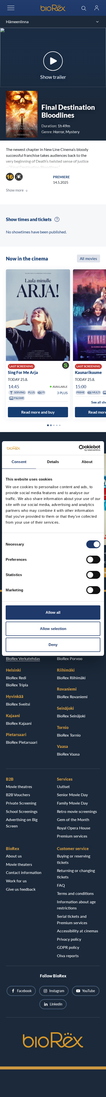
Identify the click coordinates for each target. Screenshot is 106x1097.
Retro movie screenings (77, 811)
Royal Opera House (73, 827)
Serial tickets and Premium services (72, 919)
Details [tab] (53, 462)
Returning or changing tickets (76, 873)
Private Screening (21, 803)
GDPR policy (68, 947)
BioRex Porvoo (69, 658)
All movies (88, 258)
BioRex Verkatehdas (23, 658)
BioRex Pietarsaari (21, 742)
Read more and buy (38, 412)
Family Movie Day (72, 803)
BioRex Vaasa (68, 754)
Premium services (72, 836)
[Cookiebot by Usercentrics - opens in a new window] (78, 448)
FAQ (61, 885)
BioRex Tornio (69, 735)
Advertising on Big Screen (21, 822)
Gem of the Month (73, 819)
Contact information (23, 872)
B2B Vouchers (18, 794)
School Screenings (21, 811)
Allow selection (53, 629)
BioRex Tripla (17, 684)
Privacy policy (69, 939)
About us (14, 856)
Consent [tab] (19, 462)
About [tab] (87, 462)
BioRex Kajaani (19, 723)
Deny (53, 645)
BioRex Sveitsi (18, 704)
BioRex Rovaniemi (72, 696)
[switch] (93, 560)
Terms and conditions (75, 893)
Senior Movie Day (72, 794)
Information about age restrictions (76, 904)
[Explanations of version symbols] (56, 219)
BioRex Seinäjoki (71, 715)
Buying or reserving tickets (73, 859)
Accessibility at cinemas (77, 930)
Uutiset (63, 786)
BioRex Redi (16, 677)
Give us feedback (20, 889)
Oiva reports (68, 955)
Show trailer (53, 77)
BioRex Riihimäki (71, 677)
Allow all (53, 612)
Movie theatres (19, 786)
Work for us (16, 880)
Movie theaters (19, 864)
